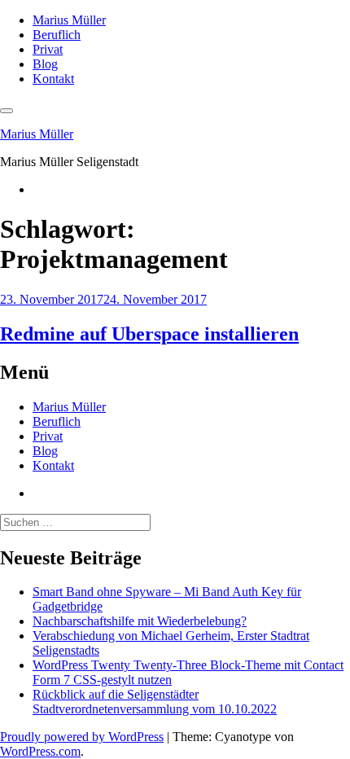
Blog (45, 64)
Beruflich (57, 35)
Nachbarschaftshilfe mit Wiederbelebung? (140, 621)
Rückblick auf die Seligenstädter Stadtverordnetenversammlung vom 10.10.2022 (155, 701)
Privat (48, 49)
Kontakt (53, 79)
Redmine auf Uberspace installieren (149, 333)
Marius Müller (69, 20)
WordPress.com (40, 751)
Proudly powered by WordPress (82, 737)
